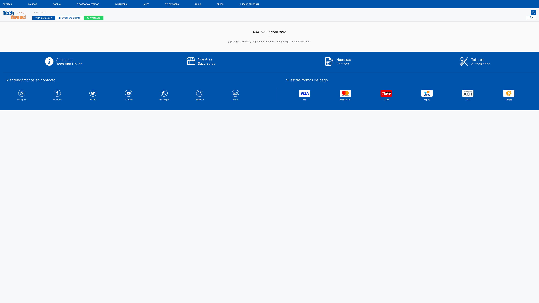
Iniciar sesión (44, 17)
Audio (198, 4)
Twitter (93, 99)
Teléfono (200, 99)
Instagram (21, 99)
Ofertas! (7, 4)
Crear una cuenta (70, 17)
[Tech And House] (14, 15)
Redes (220, 4)
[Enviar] (533, 12)
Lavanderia (121, 4)
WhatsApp (95, 17)
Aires (146, 4)
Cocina (57, 4)
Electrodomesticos (88, 4)
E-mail (235, 99)
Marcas (32, 4)
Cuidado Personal (249, 4)
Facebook (57, 99)
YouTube (129, 99)
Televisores (172, 4)
